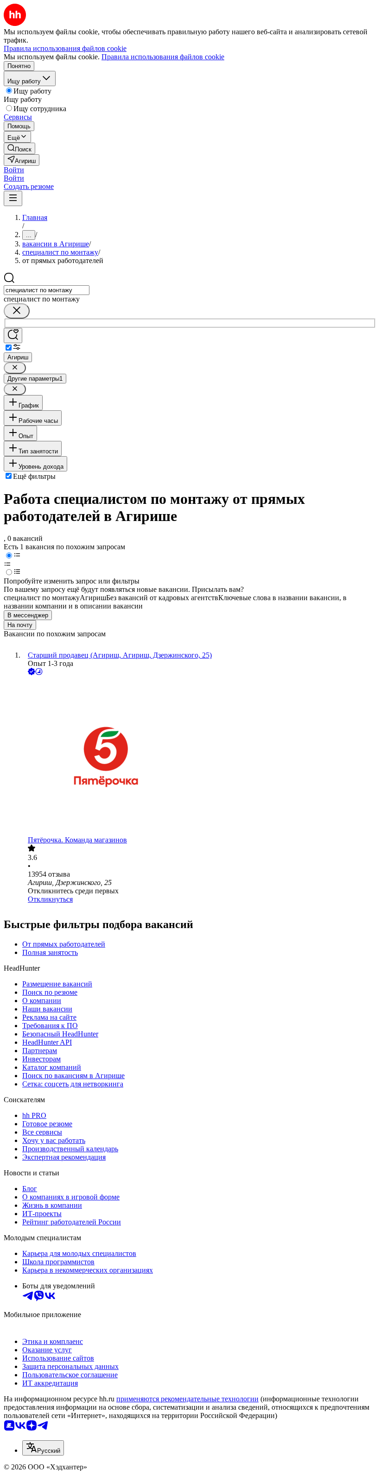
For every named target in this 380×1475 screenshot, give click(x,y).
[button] (14, 170)
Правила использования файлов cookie (162, 57)
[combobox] (46, 290)
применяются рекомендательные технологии (187, 1399)
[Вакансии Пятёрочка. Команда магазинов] (199, 756)
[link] (19, 148)
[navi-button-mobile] (13, 198)
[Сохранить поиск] (13, 335)
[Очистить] (17, 311)
